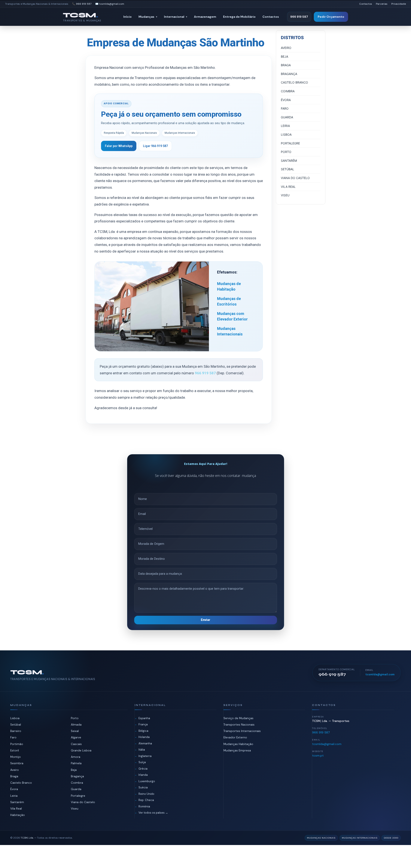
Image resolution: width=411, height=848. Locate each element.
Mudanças (147, 17)
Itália (141, 749)
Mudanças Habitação (238, 744)
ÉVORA (286, 100)
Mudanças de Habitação (229, 286)
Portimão (16, 744)
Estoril (14, 750)
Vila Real (16, 808)
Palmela (76, 763)
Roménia (144, 806)
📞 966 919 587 (81, 4)
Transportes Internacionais (242, 731)
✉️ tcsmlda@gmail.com (109, 4)
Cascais (76, 744)
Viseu (74, 808)
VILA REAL (288, 186)
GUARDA (287, 117)
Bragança (77, 776)
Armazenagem (205, 17)
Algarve (76, 737)
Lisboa (14, 718)
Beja (74, 770)
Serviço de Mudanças (238, 718)
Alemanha (145, 743)
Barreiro (15, 731)
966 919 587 (299, 17)
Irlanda (143, 775)
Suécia (143, 787)
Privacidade (398, 4)
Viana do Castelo (83, 802)
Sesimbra (16, 763)
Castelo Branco (21, 783)
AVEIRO (286, 48)
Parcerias (381, 4)
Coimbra (77, 783)
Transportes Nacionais (239, 724)
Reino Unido (146, 794)
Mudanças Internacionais (230, 331)
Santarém (17, 802)
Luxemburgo (146, 781)
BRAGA (286, 65)
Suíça (142, 762)
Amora (75, 757)
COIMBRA (288, 91)
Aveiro (14, 770)
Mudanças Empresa (237, 750)
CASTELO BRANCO (294, 82)
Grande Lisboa (81, 750)
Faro (13, 737)
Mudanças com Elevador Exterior (232, 316)
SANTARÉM (289, 160)
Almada (76, 724)
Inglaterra (145, 756)
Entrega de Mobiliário (239, 17)
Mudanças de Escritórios (229, 301)
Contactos (365, 4)
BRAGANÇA (289, 74)
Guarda (76, 789)
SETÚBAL (287, 169)
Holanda (144, 737)
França (143, 724)
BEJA (284, 56)
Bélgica (143, 731)
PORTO (286, 152)
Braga (14, 776)
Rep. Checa (146, 800)
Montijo (15, 757)
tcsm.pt (318, 755)
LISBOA (286, 134)
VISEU (285, 195)
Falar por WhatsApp (119, 146)
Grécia (142, 768)
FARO (285, 108)
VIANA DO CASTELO (295, 178)
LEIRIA (285, 126)
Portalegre (78, 796)
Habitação (17, 815)
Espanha (144, 718)
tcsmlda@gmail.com (380, 674)
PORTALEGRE (290, 143)
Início (127, 17)
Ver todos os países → (153, 812)
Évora (14, 789)
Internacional (175, 17)
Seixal (75, 731)
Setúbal (15, 724)
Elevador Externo (235, 737)
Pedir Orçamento (331, 17)
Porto (75, 718)
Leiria (14, 796)
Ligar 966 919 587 (155, 146)
